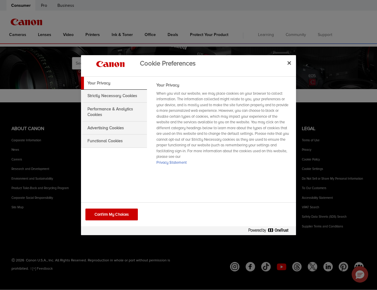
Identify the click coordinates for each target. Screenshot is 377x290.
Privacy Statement (171, 162)
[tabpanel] (223, 126)
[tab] (114, 83)
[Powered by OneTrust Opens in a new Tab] (270, 231)
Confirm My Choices (112, 214)
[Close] (289, 63)
